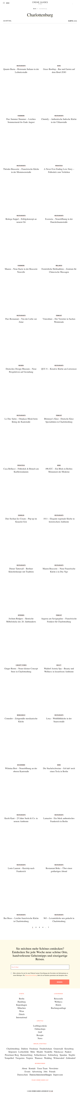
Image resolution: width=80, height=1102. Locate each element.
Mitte (32, 1051)
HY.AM (51, 1091)
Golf (40, 1032)
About (24, 1068)
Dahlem (24, 1048)
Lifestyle (40, 1021)
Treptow (29, 1058)
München (21, 1008)
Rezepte (40, 1035)
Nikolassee (58, 1051)
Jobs (46, 1071)
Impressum (58, 1074)
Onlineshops (40, 1028)
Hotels (58, 1004)
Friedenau (33, 1048)
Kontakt (32, 1068)
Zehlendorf (70, 1058)
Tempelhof (9, 1058)
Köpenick (12, 1051)
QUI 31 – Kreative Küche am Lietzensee (59, 368)
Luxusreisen (58, 993)
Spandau (63, 1054)
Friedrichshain (46, 1048)
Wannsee (39, 1058)
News (40, 1038)
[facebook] (32, 1085)
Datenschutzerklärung (31, 975)
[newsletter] (47, 1085)
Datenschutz (22, 1074)
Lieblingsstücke (40, 1025)
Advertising (37, 1071)
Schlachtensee (40, 1054)
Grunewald (58, 1048)
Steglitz (72, 1054)
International (21, 1017)
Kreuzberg (69, 1048)
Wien (21, 1011)
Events (27, 1071)
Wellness (58, 1001)
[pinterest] (42, 1085)
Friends (52, 1071)
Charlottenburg (13, 1048)
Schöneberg (53, 1054)
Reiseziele (58, 998)
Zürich (21, 1014)
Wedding (48, 1058)
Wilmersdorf (58, 1058)
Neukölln (48, 1051)
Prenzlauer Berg (12, 1054)
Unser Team (42, 1068)
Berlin (21, 998)
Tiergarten (19, 1058)
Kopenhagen (21, 1004)
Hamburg (22, 1001)
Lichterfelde (23, 1051)
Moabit (40, 1051)
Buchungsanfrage (58, 1008)
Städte (21, 993)
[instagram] (37, 1085)
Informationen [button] (40, 1063)
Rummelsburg (26, 1054)
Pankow (68, 1051)
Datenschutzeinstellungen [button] (41, 1074)
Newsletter (53, 1068)
